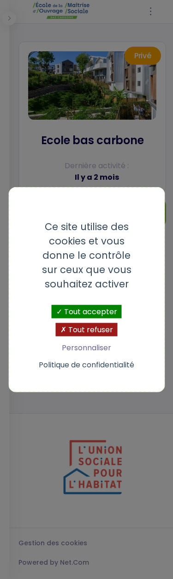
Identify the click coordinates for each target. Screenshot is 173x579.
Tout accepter (89, 311)
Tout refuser (89, 329)
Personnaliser (86, 347)
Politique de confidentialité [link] (86, 365)
